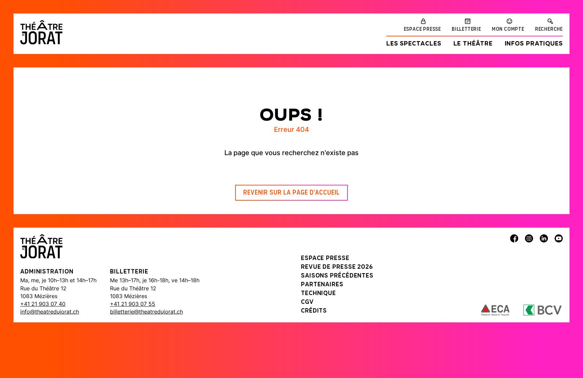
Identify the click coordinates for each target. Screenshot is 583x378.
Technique (318, 294)
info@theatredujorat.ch (49, 311)
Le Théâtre (473, 44)
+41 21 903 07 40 (42, 303)
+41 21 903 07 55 (132, 303)
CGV (307, 302)
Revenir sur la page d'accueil (291, 193)
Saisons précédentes (337, 276)
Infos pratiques (534, 44)
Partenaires (322, 285)
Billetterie (466, 29)
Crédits (314, 311)
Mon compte (508, 29)
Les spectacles (413, 44)
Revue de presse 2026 (337, 267)
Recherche (549, 29)
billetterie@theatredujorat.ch (146, 311)
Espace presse (422, 29)
